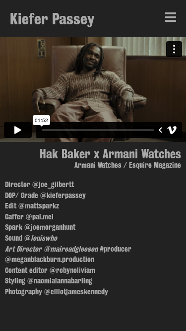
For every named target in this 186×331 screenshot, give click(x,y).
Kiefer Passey (52, 18)
